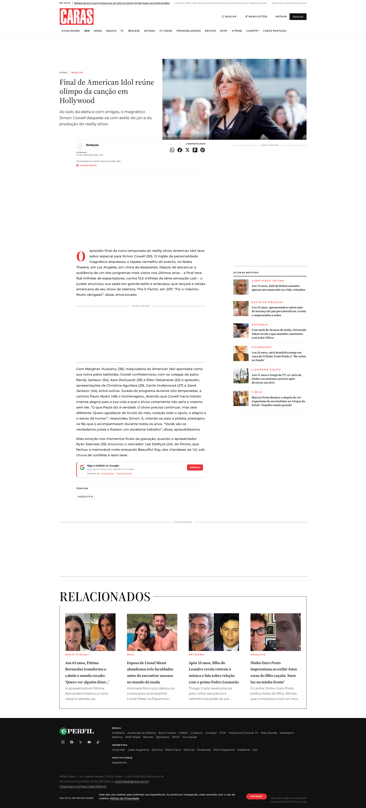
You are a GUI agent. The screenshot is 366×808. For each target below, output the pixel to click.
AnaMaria (118, 733)
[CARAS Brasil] (76, 16)
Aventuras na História (141, 733)
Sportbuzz (162, 737)
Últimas (149, 31)
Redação (92, 145)
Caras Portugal (275, 31)
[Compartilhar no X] (187, 150)
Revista (210, 31)
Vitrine (237, 31)
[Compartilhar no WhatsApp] (172, 150)
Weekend (243, 749)
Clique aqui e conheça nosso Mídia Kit (83, 786)
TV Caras (165, 31)
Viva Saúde (189, 737)
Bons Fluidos (167, 733)
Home (63, 73)
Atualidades (71, 31)
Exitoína (157, 749)
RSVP (223, 31)
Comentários (88, 165)
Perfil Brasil (132, 737)
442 (254, 749)
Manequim (287, 733)
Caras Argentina (138, 749)
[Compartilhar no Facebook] (180, 150)
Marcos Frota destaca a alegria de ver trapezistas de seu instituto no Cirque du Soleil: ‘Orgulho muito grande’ (278, 401)
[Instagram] (62, 742)
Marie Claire (173, 749)
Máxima (117, 737)
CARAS (183, 733)
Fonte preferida (124, 473)
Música (111, 31)
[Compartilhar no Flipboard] (195, 150)
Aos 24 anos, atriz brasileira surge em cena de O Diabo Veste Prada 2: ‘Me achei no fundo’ (279, 356)
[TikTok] (98, 742)
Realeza (134, 31)
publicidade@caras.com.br (132, 781)
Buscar (231, 16)
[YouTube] (89, 742)
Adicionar (195, 467)
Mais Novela (269, 733)
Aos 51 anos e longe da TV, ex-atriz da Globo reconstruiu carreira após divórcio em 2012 (276, 379)
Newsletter (258, 16)
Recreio (148, 737)
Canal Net (118, 749)
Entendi (256, 796)
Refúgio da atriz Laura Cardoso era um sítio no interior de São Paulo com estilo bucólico (122, 3)
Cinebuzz (197, 733)
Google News (107, 473)
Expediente (119, 762)
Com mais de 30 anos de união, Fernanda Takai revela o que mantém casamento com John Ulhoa (279, 334)
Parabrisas (204, 749)
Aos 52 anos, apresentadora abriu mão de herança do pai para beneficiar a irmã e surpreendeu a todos (279, 311)
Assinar (298, 16)
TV (122, 31)
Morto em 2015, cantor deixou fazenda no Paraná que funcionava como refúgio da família (220, 3)
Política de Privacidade (76, 798)
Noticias (189, 749)
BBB (87, 31)
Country (252, 31)
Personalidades (189, 31)
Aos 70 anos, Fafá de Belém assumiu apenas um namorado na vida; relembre (278, 288)
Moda (98, 31)
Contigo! (211, 733)
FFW (223, 733)
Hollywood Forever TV (243, 733)
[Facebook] (71, 742)
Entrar (281, 16)
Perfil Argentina (224, 749)
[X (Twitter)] (80, 742)
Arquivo (77, 73)
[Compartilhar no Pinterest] (202, 150)
